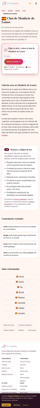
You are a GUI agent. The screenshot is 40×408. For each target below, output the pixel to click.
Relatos (21, 330)
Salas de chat (6, 361)
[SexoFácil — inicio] (12, 3)
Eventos (4, 371)
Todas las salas (8, 325)
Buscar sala (6, 368)
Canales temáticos (25, 325)
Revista (22, 381)
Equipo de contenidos (9, 389)
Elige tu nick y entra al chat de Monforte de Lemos (19, 50)
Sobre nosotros (7, 386)
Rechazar (17, 405)
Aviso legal (23, 392)
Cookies (23, 389)
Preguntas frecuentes (9, 392)
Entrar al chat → (14, 61)
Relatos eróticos (7, 374)
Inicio (3, 10)
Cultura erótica (8, 330)
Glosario (23, 365)
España (10, 10)
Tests (21, 368)
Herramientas (25, 377)
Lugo (24, 10)
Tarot (22, 374)
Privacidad (23, 386)
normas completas (19, 199)
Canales (4, 365)
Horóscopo (32, 330)
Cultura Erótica (25, 361)
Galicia (17, 10)
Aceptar (6, 405)
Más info (25, 405)
